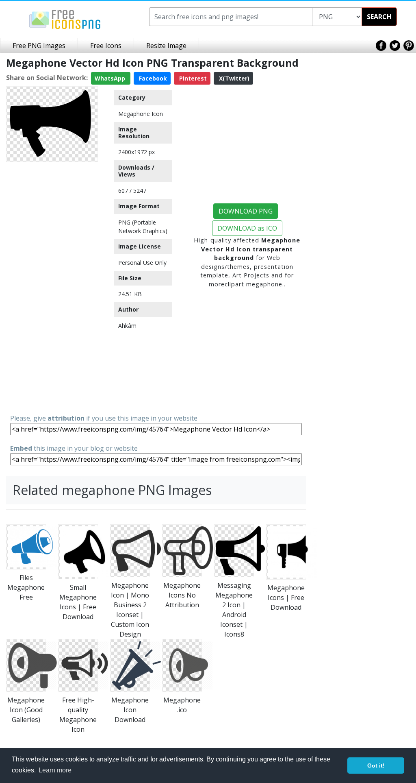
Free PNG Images (39, 45)
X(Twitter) (233, 78)
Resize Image (166, 45)
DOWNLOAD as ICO (247, 228)
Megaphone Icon (140, 114)
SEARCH (379, 16)
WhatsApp (111, 78)
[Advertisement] (52, 287)
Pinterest (192, 78)
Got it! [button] (376, 765)
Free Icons (105, 45)
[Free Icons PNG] (65, 18)
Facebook (152, 78)
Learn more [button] (55, 770)
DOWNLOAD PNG (246, 211)
